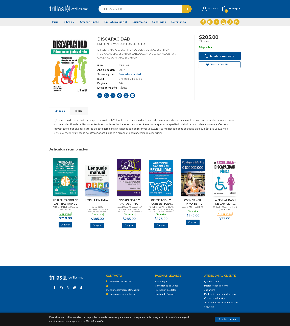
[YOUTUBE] (223, 22)
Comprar (65, 224)
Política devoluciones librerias (220, 294)
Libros (68, 22)
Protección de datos (165, 290)
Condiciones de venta (166, 285)
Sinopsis (60, 111)
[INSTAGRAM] (210, 22)
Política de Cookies (165, 294)
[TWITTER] (216, 22)
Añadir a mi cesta (221, 56)
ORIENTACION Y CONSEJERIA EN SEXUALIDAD (161, 202)
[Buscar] (187, 9)
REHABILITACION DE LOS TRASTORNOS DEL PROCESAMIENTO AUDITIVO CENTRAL (65, 202)
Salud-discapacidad (130, 74)
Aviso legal (161, 281)
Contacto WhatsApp (215, 298)
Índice (79, 111)
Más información (95, 321)
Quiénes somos (212, 281)
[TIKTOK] (230, 22)
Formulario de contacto (122, 294)
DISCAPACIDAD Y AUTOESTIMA (129, 202)
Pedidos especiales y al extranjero (216, 288)
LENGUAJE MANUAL (97, 200)
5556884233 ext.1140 (121, 281)
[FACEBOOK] (203, 22)
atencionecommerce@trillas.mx (122, 290)
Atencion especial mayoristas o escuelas (221, 304)
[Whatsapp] (236, 22)
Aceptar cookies (227, 319)
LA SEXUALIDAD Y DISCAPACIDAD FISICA (224, 202)
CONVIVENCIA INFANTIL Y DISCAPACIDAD (192, 202)
